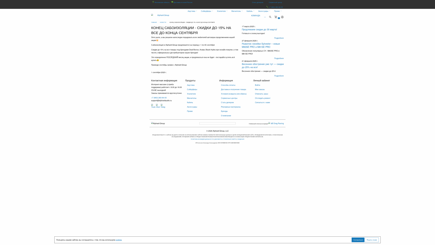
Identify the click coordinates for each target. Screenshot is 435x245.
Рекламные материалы (231, 106)
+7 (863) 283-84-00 (275, 7)
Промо (190, 111)
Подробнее (279, 38)
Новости (163, 22)
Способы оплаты (228, 85)
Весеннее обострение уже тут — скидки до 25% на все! (263, 65)
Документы (218, 139)
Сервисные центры (229, 98)
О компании (226, 115)
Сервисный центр (275, 2)
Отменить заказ (261, 93)
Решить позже (372, 240)
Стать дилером (257, 2)
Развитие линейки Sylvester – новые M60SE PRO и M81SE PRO (261, 45)
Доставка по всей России (182, 2)
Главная (154, 22)
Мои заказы (260, 89)
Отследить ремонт (262, 98)
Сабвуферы (192, 89)
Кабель (190, 102)
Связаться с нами (262, 102)
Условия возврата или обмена (233, 93)
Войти (257, 85)
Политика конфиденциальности (202, 139)
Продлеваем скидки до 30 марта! (259, 29)
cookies (119, 240)
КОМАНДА (255, 15)
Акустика (191, 85)
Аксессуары (192, 106)
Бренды (224, 111)
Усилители (191, 93)
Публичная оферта (230, 139)
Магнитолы (191, 98)
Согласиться (358, 240)
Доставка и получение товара (233, 89)
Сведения (240, 139)
